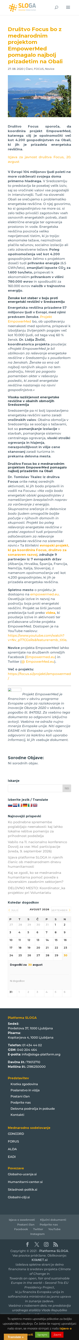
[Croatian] (15, 805)
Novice (49, 69)
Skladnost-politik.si (22, 1189)
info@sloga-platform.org (41, 1054)
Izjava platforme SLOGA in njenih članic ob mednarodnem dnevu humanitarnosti (35, 861)
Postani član (20, 1096)
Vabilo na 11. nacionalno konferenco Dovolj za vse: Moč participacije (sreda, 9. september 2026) (37, 846)
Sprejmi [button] (42, 1334)
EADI (12, 1157)
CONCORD (16, 1134)
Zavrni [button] (57, 1334)
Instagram (37, 1234)
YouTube (54, 1229)
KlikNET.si (40, 1260)
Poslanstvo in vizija (25, 1090)
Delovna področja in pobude (33, 1108)
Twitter (38, 1229)
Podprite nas (21, 1102)
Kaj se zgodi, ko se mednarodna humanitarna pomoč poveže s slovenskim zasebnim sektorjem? (35, 877)
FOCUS (39, 69)
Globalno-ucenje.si (22, 1174)
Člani (29, 69)
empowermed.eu (44, 594)
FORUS (13, 1141)
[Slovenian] (10, 805)
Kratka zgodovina (24, 1084)
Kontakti (17, 1115)
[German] (25, 805)
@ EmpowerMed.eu (37, 661)
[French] (20, 805)
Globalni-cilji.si (19, 1197)
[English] (35, 805)
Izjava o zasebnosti (22, 1219)
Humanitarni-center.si (25, 1182)
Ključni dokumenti (53, 1219)
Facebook (21, 1229)
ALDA (12, 1149)
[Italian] (30, 805)
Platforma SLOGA (53, 1251)
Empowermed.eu (40, 657)
